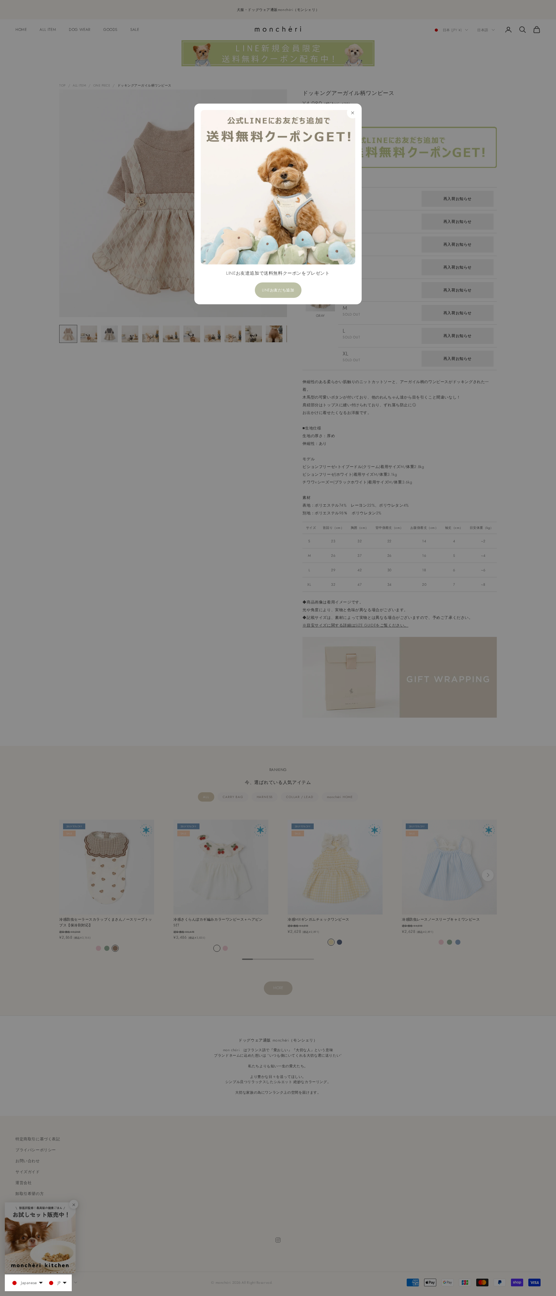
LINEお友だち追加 (278, 290)
